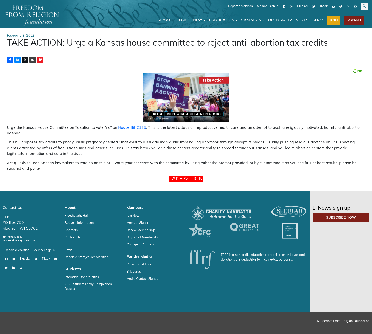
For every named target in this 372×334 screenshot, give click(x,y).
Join (334, 20)
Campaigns (252, 20)
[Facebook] (284, 6)
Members (135, 208)
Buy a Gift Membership (143, 237)
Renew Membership (141, 230)
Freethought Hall (76, 215)
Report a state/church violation (86, 257)
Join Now (133, 215)
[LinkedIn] (348, 6)
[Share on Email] (32, 60)
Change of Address (140, 244)
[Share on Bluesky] (17, 60)
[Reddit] (340, 6)
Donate (354, 20)
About (165, 20)
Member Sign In (138, 223)
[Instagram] (291, 6)
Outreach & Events (288, 20)
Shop (318, 20)
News (199, 20)
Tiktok (323, 6)
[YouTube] (333, 6)
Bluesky (302, 6)
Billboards (134, 271)
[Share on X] (25, 60)
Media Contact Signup (142, 279)
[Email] (355, 6)
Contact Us (12, 208)
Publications (223, 20)
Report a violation (240, 6)
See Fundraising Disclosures (19, 240)
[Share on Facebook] (10, 60)
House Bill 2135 (132, 128)
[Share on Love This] (40, 60)
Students (73, 269)
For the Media (139, 257)
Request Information (79, 223)
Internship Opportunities (82, 277)
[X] (313, 6)
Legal (183, 20)
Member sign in (267, 6)
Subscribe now (341, 217)
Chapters (71, 230)
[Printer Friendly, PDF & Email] (358, 70)
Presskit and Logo (139, 264)
